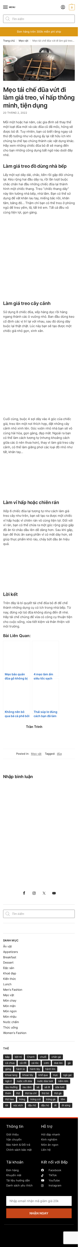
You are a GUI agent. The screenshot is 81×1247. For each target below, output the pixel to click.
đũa (59, 753)
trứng (22, 1099)
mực (55, 1075)
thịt (18, 1093)
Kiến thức (9, 978)
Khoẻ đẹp (9, 973)
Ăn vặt (7, 946)
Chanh (31, 1056)
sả (38, 1087)
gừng (8, 1068)
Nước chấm (11, 1022)
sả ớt (47, 1087)
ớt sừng (66, 1105)
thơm (8, 1093)
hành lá (20, 1068)
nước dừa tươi (45, 1081)
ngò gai (67, 1075)
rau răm (27, 1087)
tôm (63, 1099)
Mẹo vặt (23, 40)
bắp (7, 1056)
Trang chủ (9, 40)
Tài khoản (14, 1162)
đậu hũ (32, 1105)
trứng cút (35, 1099)
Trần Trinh (34, 727)
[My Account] (62, 7)
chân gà (56, 1056)
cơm (46, 1062)
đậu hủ (45, 1105)
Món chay (9, 1000)
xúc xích (18, 1105)
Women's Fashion (14, 1033)
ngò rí (8, 1081)
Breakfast (9, 957)
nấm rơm (63, 1081)
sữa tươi (59, 1087)
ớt (55, 1105)
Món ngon (10, 1011)
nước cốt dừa (24, 1081)
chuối (43, 1056)
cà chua (10, 1062)
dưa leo (58, 1062)
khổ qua (43, 1075)
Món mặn (9, 1006)
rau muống (11, 1087)
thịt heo (9, 1099)
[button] (71, 7)
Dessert (8, 962)
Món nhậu (9, 1016)
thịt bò (45, 1093)
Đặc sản (8, 968)
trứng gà (50, 1099)
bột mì (18, 1056)
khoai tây (27, 1075)
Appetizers (10, 952)
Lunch (7, 984)
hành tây (35, 1068)
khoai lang (11, 1075)
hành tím (50, 1068)
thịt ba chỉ (31, 1093)
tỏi (6, 1105)
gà (69, 1062)
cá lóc (35, 1062)
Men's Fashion (12, 989)
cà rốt (23, 1062)
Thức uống (10, 1027)
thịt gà (57, 1093)
